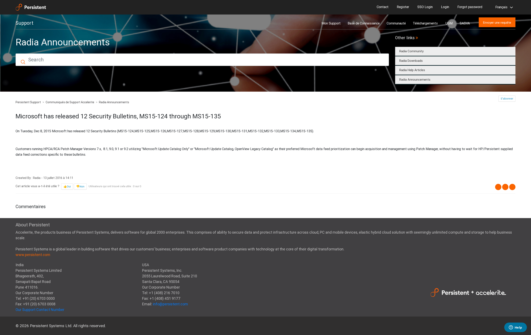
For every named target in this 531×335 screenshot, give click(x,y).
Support (24, 23)
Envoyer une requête (497, 22)
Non (81, 186)
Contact (383, 7)
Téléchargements (425, 23)
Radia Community (411, 51)
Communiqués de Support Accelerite (70, 102)
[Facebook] (498, 187)
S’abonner (507, 98)
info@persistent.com (170, 304)
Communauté (396, 23)
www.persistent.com (33, 254)
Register (403, 7)
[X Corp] (505, 187)
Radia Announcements (414, 79)
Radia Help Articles (412, 70)
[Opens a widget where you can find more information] (515, 328)
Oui (69, 186)
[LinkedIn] (512, 187)
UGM (449, 23)
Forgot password (469, 7)
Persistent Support (28, 102)
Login (445, 7)
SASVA (465, 23)
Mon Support (331, 23)
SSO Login (425, 7)
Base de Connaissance (364, 23)
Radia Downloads (411, 61)
